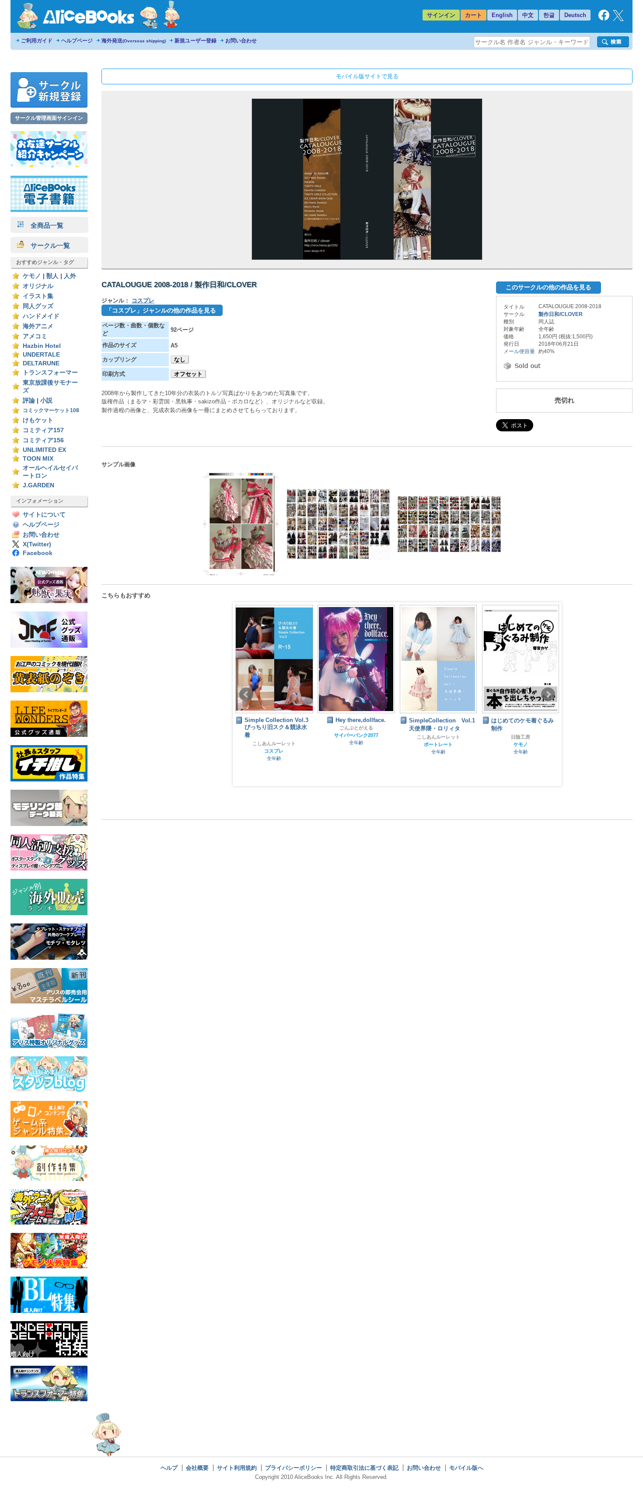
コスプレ (143, 300)
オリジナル (38, 286)
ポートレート (438, 744)
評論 (29, 400)
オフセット (188, 374)
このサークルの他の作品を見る (548, 287)
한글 (549, 15)
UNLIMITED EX (44, 450)
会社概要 (197, 1468)
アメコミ (35, 336)
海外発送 (133, 41)
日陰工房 (520, 736)
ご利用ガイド (36, 41)
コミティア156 (43, 440)
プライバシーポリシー (293, 1468)
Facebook (37, 553)
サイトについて (44, 514)
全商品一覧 (43, 225)
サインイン (441, 15)
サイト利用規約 (237, 1468)
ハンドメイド (41, 316)
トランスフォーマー (50, 372)
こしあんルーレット (274, 743)
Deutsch (575, 15)
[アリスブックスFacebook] (603, 18)
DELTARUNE (41, 363)
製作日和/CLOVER (560, 314)
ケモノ (32, 276)
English (502, 15)
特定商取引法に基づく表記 (364, 1468)
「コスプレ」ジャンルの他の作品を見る (161, 310)
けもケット (38, 420)
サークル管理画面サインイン (49, 118)
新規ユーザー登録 (196, 41)
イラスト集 (38, 296)
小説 (46, 400)
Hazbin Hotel (42, 346)
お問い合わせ (241, 41)
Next (548, 694)
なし (179, 359)
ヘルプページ (77, 41)
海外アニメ (38, 326)
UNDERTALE (41, 354)
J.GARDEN (38, 485)
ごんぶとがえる (356, 727)
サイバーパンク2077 (356, 735)
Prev (246, 694)
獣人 (52, 276)
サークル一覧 (47, 245)
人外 (70, 276)
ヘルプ (169, 1468)
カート (473, 15)
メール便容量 (519, 351)
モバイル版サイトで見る (367, 76)
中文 (528, 15)
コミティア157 (43, 430)
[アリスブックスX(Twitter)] (618, 19)
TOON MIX (38, 458)
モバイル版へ (466, 1468)
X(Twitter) (37, 544)
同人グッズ (38, 306)
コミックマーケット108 (51, 410)
